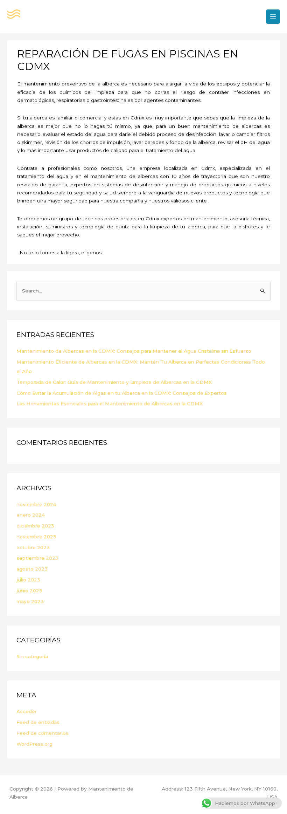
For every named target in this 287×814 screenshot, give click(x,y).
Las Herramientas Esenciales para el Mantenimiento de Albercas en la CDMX (109, 403)
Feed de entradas (37, 722)
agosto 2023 (32, 569)
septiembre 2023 (37, 558)
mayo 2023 (30, 601)
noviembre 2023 (36, 536)
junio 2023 (29, 590)
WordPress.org (34, 744)
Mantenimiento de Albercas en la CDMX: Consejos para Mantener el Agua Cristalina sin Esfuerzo (133, 351)
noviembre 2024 (36, 504)
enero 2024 (30, 515)
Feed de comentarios (42, 733)
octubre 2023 (33, 547)
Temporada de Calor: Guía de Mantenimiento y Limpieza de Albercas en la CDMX (114, 382)
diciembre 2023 (35, 526)
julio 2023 (28, 579)
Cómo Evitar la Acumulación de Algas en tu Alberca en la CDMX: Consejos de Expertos (121, 393)
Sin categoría (32, 656)
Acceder (26, 711)
